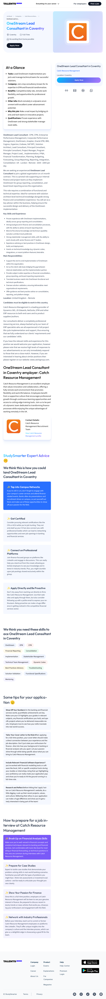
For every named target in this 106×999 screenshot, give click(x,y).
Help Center (65, 966)
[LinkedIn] (101, 994)
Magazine (47, 984)
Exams (46, 966)
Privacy (39, 994)
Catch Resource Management (68, 70)
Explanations (48, 971)
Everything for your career (46, 4)
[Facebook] (74, 994)
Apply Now (14, 45)
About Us (34, 976)
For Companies (48, 978)
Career (33, 971)
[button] (66, 90)
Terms (25, 994)
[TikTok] (87, 994)
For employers (80, 4)
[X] (94, 994)
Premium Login (63, 972)
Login (32, 966)
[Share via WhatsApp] (91, 90)
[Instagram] (81, 994)
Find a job (95, 4)
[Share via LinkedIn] (83, 90)
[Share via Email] (74, 90)
